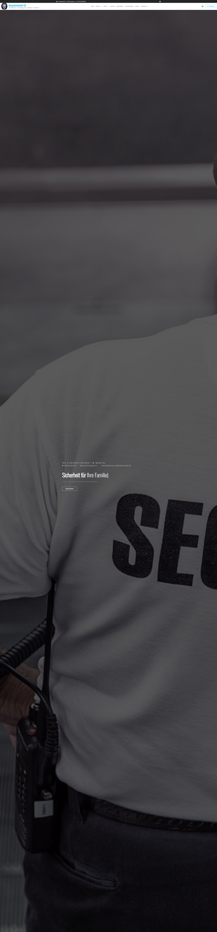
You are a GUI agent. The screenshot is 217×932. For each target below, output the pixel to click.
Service (105, 6)
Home (92, 6)
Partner (112, 6)
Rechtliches (144, 6)
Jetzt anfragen (210, 6)
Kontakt (137, 6)
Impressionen (119, 6)
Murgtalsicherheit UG (17, 5)
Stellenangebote (129, 6)
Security (98, 6)
